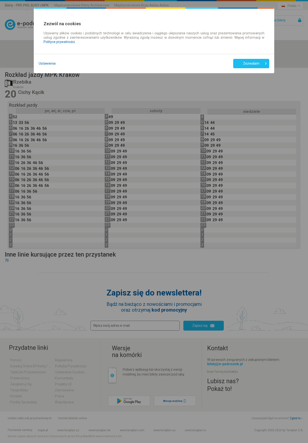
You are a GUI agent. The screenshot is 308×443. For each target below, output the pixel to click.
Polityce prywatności (59, 42)
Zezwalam (251, 63)
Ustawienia (47, 63)
